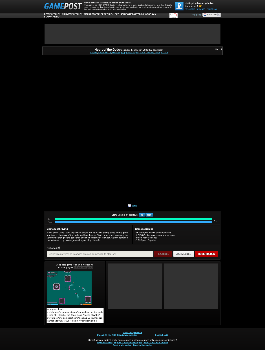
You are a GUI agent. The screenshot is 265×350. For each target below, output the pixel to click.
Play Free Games (104, 342)
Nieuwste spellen (72, 14)
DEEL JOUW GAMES (125, 14)
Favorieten (190, 9)
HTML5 (164, 52)
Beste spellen (52, 14)
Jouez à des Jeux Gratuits (155, 342)
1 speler (93, 52)
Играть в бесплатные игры (128, 342)
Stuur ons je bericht (132, 332)
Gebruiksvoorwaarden (126, 335)
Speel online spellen (142, 345)
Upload (100, 335)
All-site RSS (110, 335)
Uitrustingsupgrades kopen (125, 52)
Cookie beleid (161, 335)
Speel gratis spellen (122, 345)
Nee (149, 214)
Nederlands (212, 15)
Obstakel (150, 52)
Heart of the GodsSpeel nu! (75, 288)
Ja (142, 214)
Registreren (212, 9)
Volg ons (196, 15)
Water (142, 52)
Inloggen (201, 9)
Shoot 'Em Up (104, 52)
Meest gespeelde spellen (98, 14)
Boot (157, 52)
